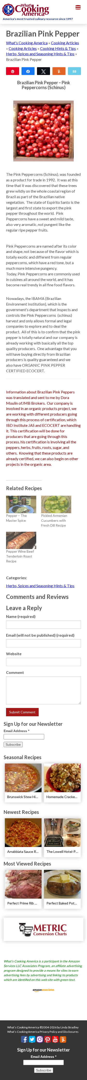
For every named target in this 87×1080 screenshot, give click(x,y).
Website (14, 653)
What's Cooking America (27, 42)
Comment (15, 672)
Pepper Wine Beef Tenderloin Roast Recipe (20, 556)
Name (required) (21, 616)
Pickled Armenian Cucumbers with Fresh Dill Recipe (54, 520)
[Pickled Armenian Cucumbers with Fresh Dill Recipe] (56, 504)
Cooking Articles (65, 42)
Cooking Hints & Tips (58, 48)
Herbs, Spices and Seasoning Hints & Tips (40, 53)
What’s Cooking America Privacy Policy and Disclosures (43, 1031)
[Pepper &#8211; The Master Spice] (21, 504)
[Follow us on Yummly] (63, 1039)
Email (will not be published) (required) (40, 635)
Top (81, 1073)
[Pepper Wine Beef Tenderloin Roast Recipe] (21, 540)
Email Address (16, 731)
